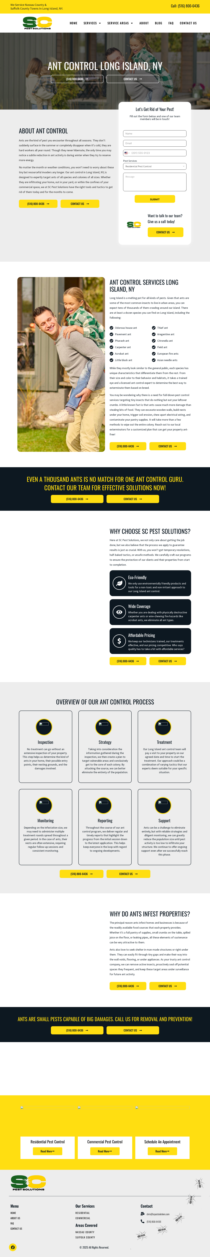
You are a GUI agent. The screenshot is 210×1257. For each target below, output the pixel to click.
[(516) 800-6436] (142, 1221)
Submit (155, 199)
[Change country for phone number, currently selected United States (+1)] (126, 153)
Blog (158, 23)
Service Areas (118, 23)
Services (90, 23)
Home (74, 23)
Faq (171, 23)
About (144, 23)
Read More (46, 1151)
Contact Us (188, 23)
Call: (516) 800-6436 (185, 5)
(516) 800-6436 (154, 1221)
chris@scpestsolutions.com (158, 1214)
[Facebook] (13, 1247)
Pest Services (130, 160)
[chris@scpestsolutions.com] (142, 1214)
